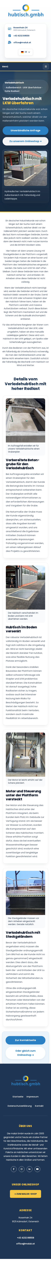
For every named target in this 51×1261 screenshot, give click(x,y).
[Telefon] (9, 35)
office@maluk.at (22, 42)
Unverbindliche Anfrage (25, 130)
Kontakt (39, 1105)
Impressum (33, 1096)
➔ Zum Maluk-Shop (25, 1193)
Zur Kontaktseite (25, 1040)
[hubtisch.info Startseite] (25, 11)
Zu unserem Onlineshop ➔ (25, 141)
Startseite (18, 1096)
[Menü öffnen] (46, 66)
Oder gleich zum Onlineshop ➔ (25, 1052)
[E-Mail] (9, 42)
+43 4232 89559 (21, 35)
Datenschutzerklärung (20, 1105)
